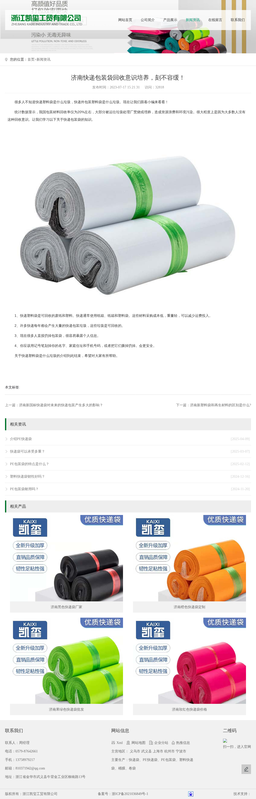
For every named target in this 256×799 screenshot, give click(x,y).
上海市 (158, 751)
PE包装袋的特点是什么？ (130, 464)
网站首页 (125, 20)
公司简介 (148, 20)
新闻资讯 (193, 20)
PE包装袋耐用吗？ (130, 489)
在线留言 (215, 20)
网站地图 (139, 743)
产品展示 (170, 20)
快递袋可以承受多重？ (130, 451)
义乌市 (135, 751)
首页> (32, 59)
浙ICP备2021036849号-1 (130, 794)
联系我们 (238, 20)
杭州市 (169, 751)
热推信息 (183, 743)
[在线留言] (246, 769)
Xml (119, 743)
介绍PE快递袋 (130, 439)
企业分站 (161, 743)
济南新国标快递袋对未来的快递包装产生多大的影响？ (61, 405)
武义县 (146, 751)
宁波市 (181, 751)
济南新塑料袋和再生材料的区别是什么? (220, 405)
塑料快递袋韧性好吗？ (130, 476)
